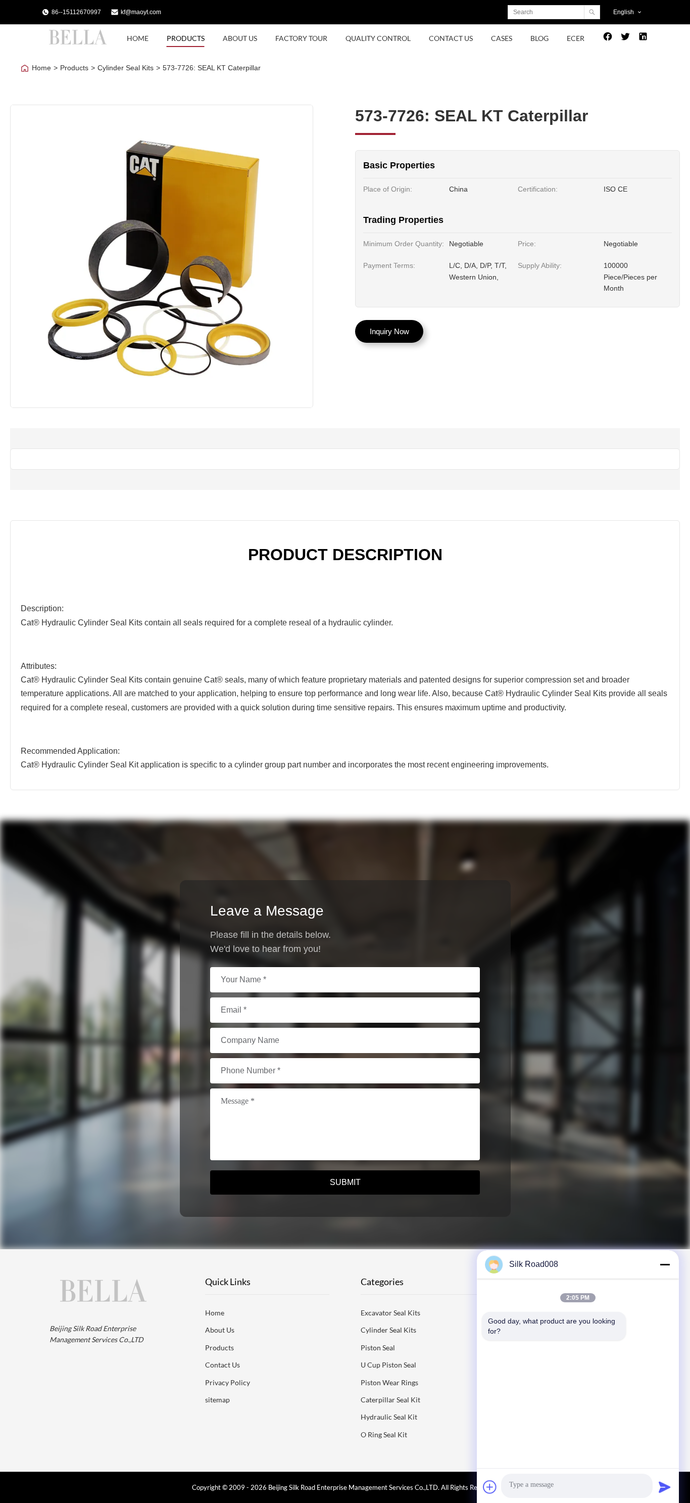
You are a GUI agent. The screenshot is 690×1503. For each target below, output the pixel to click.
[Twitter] (625, 38)
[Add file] (490, 1487)
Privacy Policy (227, 1382)
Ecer (575, 38)
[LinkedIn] (643, 38)
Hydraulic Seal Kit (389, 1417)
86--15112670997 (76, 12)
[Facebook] (608, 38)
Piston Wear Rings (389, 1382)
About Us (240, 38)
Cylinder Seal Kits (125, 68)
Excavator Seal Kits (390, 1312)
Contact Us (451, 38)
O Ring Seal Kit (384, 1434)
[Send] (665, 1487)
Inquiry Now (389, 331)
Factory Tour (301, 38)
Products (186, 38)
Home (138, 38)
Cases (501, 38)
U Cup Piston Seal (388, 1364)
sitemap (217, 1399)
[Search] (592, 12)
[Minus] (665, 1264)
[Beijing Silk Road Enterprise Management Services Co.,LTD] (79, 43)
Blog (539, 38)
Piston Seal (378, 1347)
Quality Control (378, 38)
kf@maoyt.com (141, 12)
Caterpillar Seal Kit (390, 1399)
